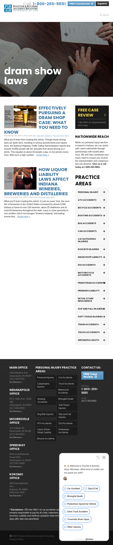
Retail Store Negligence (85, 300)
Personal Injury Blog (61, 136)
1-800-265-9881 (49, 4)
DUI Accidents (87, 264)
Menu (106, 15)
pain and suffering (44, 136)
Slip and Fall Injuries (91, 308)
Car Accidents (87, 231)
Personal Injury (88, 192)
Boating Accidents (90, 215)
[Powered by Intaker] (89, 539)
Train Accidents (88, 324)
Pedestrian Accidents (92, 282)
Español (102, 3)
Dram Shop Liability (90, 257)
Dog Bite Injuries (88, 249)
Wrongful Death (88, 340)
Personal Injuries (45, 377)
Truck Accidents (89, 332)
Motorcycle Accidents (86, 274)
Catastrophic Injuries (87, 240)
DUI (34, 136)
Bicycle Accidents (89, 207)
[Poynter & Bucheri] (21, 8)
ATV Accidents (87, 200)
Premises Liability (89, 290)
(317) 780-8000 (88, 401)
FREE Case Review (79, 3)
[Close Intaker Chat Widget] (104, 457)
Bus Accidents (87, 223)
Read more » (43, 155)
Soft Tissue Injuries (90, 316)
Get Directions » (16, 382)
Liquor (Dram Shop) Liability (44, 431)
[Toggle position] (98, 457)
